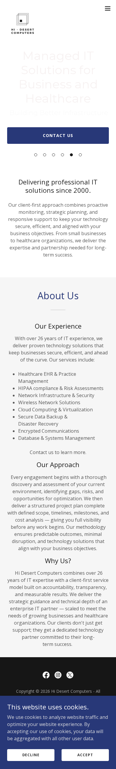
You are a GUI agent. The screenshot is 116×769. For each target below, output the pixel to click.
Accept (85, 754)
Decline (31, 754)
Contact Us (58, 135)
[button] (35, 154)
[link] (22, 8)
